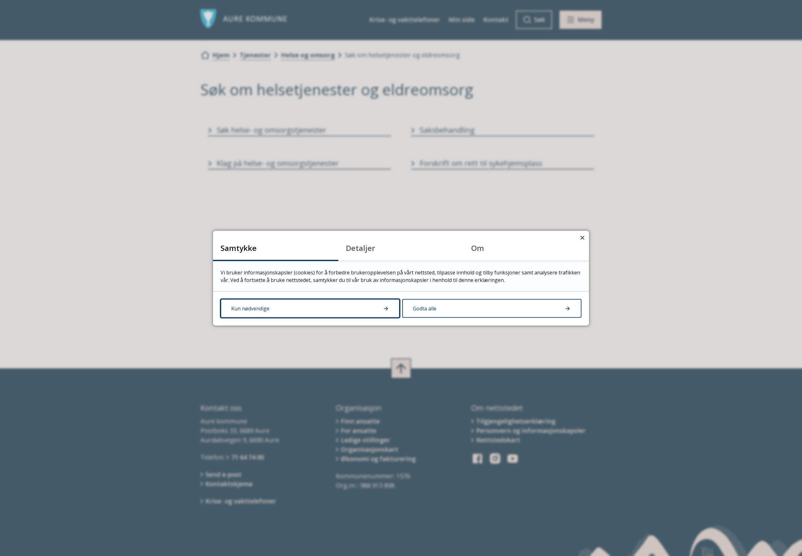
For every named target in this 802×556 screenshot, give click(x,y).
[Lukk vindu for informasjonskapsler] (582, 237)
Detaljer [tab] (360, 247)
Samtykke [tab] (239, 247)
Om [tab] (477, 247)
